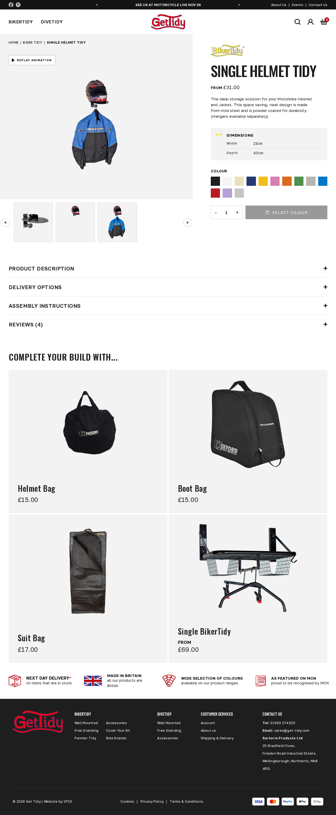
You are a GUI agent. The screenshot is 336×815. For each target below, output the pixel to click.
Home (13, 42)
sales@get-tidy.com (291, 730)
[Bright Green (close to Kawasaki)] (298, 181)
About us (208, 730)
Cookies (127, 801)
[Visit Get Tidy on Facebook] (11, 4)
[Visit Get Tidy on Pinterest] (18, 4)
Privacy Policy (152, 801)
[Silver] (239, 193)
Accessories (116, 723)
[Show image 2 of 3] (75, 222)
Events (297, 5)
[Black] (215, 181)
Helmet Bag (36, 489)
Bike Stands (116, 738)
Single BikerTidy (204, 632)
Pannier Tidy (85, 738)
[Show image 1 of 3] (33, 222)
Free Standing (86, 730)
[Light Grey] (310, 181)
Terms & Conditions (186, 801)
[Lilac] (227, 193)
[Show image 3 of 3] (117, 222)
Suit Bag (31, 638)
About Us (278, 5)
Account (208, 723)
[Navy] (251, 181)
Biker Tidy (32, 42)
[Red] (215, 193)
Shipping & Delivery (217, 738)
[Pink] (275, 181)
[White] (227, 181)
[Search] (298, 22)
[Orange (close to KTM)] (286, 181)
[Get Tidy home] (168, 21)
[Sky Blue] (322, 181)
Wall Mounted (86, 723)
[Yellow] (263, 181)
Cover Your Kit (118, 730)
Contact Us (318, 5)
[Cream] (239, 181)
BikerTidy (21, 21)
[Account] (310, 22)
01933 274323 (282, 723)
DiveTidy (52, 21)
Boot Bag (192, 489)
